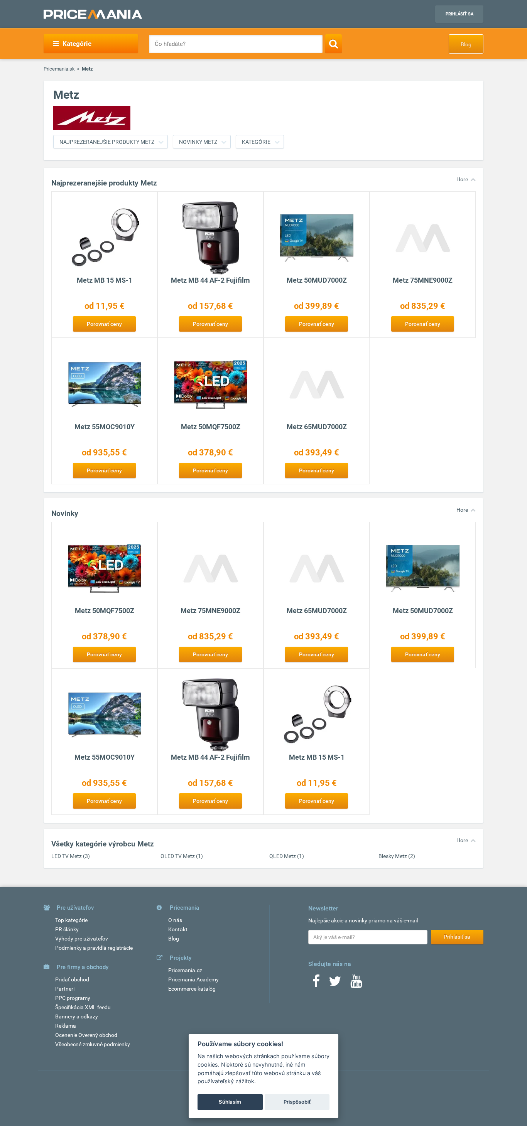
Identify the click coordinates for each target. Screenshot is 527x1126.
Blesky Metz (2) (396, 856)
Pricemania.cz (185, 970)
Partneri (64, 989)
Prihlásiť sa (459, 14)
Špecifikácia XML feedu (83, 1007)
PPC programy (72, 998)
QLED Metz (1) (286, 856)
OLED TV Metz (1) (181, 856)
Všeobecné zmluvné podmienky (92, 1044)
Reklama (65, 1026)
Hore (462, 179)
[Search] (333, 43)
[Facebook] (316, 983)
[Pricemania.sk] (93, 14)
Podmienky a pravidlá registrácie (94, 948)
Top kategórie (71, 920)
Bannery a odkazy (76, 1016)
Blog (466, 44)
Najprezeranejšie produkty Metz (106, 142)
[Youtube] (356, 983)
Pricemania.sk (59, 69)
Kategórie (256, 142)
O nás (175, 920)
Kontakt (177, 929)
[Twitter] (335, 983)
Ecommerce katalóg (192, 989)
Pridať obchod (72, 979)
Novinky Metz (198, 142)
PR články (67, 929)
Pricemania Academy (193, 979)
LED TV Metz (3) (70, 856)
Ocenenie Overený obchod (86, 1035)
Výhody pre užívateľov (81, 939)
